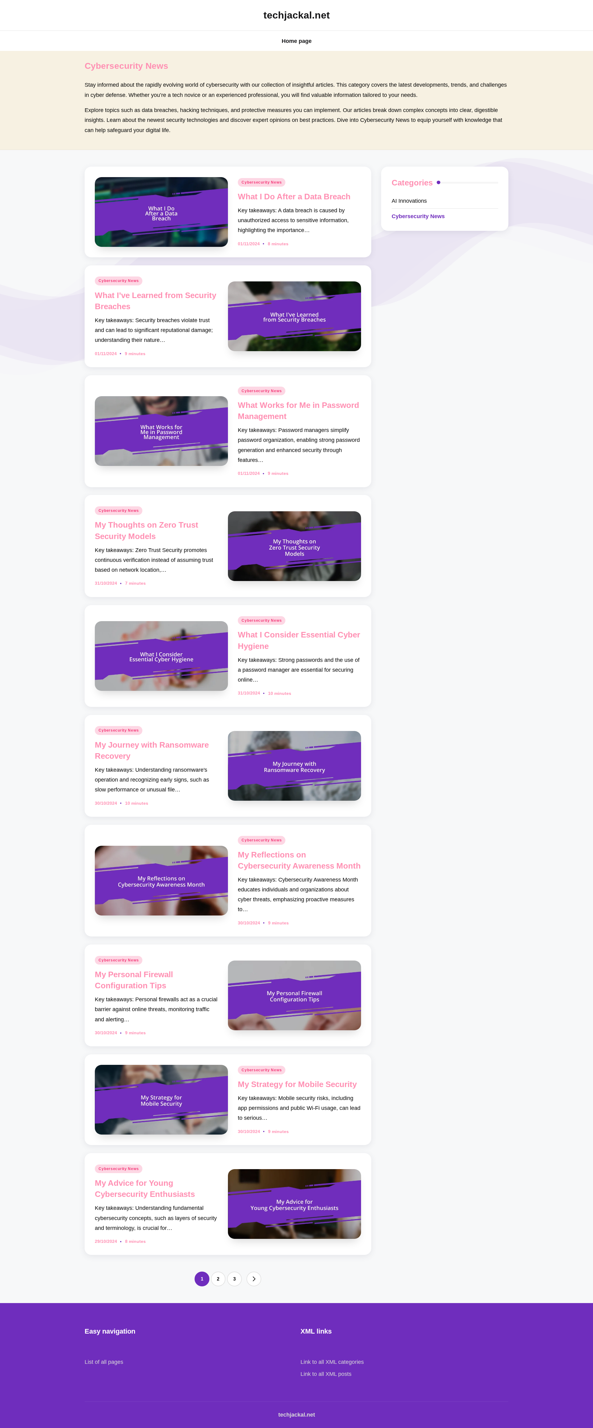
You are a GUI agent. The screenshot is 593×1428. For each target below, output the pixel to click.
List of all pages (104, 1362)
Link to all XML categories (332, 1362)
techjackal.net (296, 15)
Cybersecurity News (262, 182)
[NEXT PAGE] (253, 1279)
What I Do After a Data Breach (294, 196)
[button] (253, 1279)
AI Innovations (409, 200)
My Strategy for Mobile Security (297, 1084)
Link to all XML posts (326, 1374)
